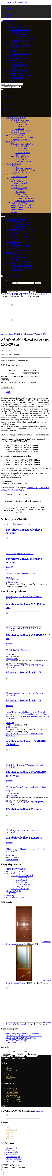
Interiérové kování (18, 62)
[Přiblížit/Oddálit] (9, 1172)
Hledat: (8, 283)
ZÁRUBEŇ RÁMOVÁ (20, 47)
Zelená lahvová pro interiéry (16, 1042)
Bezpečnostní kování (19, 65)
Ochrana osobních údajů (15, 1101)
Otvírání (12, 373)
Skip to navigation (8, 2)
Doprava (14, 80)
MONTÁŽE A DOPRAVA (16, 71)
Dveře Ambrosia (21, 124)
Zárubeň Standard (22, 146)
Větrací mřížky (21, 194)
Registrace (10, 105)
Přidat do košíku (7, 387)
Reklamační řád (12, 1093)
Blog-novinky (8, 15)
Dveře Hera (19, 129)
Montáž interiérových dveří (21, 73)
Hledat (38, 283)
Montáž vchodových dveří (21, 75)
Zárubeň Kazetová (22, 153)
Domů (3, 294)
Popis (8, 392)
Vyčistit (5, 380)
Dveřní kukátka (21, 192)
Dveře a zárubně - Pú (25, 524)
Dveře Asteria (20, 126)
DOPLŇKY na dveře (19, 69)
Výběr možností (12, 582)
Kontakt (7, 17)
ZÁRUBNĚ (10, 43)
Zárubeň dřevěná (21, 159)
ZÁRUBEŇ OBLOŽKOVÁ (22, 45)
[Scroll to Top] (1, 1169)
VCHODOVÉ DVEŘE (15, 36)
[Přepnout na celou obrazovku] (7, 1172)
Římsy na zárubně (22, 155)
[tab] (28, 392)
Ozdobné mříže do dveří (24, 201)
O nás (6, 13)
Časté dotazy (11, 1091)
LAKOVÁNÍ (11, 56)
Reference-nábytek (13, 1097)
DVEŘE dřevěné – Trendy (21, 32)
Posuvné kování (17, 67)
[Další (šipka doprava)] (4, 1174)
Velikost (12, 370)
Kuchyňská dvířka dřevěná (25, 170)
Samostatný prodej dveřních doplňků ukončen (23, 1034)
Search (8, 280)
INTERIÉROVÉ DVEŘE (16, 27)
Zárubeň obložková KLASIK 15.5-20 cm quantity (20, 382)
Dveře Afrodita (21, 122)
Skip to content (21, 2)
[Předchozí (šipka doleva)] (2, 1174)
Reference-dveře (12, 1095)
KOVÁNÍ (10, 60)
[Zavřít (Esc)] (2, 1172)
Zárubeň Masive (21, 150)
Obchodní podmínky (14, 1099)
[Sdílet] (4, 1172)
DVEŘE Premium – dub (20, 34)
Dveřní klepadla (21, 190)
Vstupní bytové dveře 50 (20, 41)
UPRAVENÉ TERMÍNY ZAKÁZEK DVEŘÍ (24, 1036)
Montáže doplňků (17, 78)
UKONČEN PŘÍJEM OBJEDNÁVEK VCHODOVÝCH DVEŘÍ (21, 1039)
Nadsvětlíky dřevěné (23, 161)
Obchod (7, 6)
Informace (7, 10)
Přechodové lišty (21, 196)
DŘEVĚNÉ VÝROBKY (20, 54)
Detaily (8, 394)
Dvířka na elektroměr (23, 168)
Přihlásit (9, 97)
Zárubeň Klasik (21, 148)
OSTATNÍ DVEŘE (13, 49)
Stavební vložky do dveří (25, 198)
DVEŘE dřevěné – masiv (20, 30)
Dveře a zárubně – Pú (19, 58)
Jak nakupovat (8, 8)
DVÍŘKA (14, 51)
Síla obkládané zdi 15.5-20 (12, 377)
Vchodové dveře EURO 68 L (22, 38)
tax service (39, 1111)
